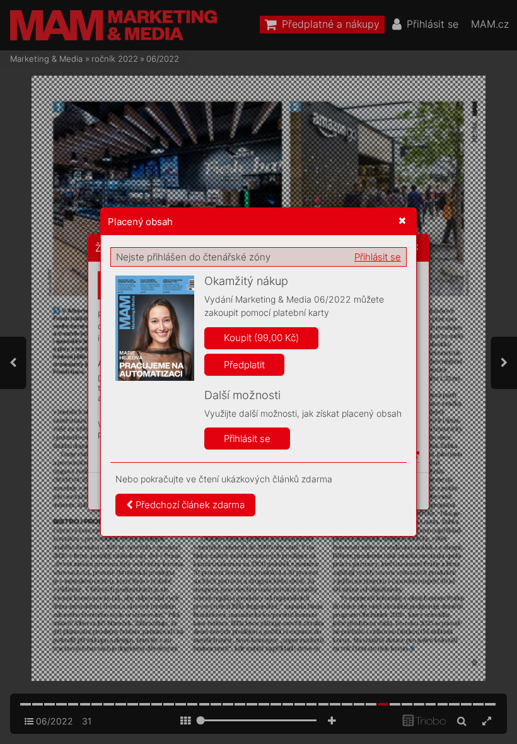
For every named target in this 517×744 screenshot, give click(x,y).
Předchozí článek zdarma (189, 505)
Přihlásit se (377, 257)
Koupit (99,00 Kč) (261, 338)
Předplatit (244, 365)
